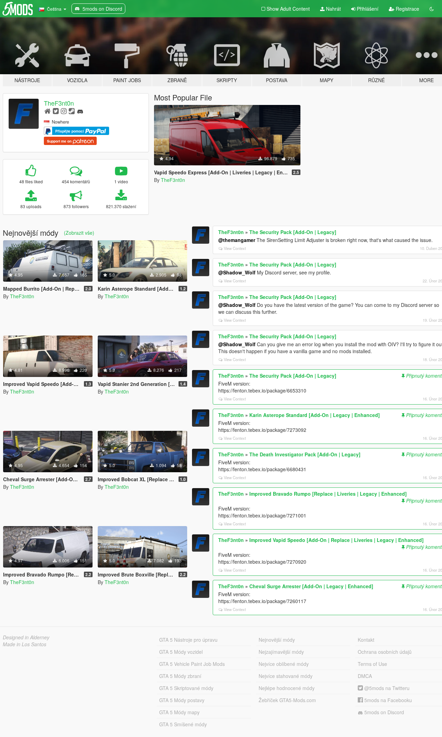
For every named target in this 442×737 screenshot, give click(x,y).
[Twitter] (55, 111)
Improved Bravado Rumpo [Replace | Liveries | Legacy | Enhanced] (328, 493)
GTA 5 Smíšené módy (183, 724)
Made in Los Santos (24, 644)
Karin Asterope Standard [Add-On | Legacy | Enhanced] (314, 414)
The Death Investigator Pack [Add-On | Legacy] (305, 454)
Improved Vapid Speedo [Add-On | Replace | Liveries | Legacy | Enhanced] (336, 539)
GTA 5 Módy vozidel (181, 651)
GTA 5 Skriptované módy (186, 688)
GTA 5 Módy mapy (179, 712)
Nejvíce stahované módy (286, 675)
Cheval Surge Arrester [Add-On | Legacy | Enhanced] (311, 586)
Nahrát (333, 8)
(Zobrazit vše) (79, 232)
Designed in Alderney (26, 637)
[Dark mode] (431, 8)
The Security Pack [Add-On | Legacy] (292, 232)
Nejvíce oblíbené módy (284, 663)
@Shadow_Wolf (237, 272)
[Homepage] (47, 111)
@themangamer (236, 239)
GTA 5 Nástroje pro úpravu (188, 639)
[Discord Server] (80, 111)
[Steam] (71, 111)
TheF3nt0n (59, 102)
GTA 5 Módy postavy (181, 700)
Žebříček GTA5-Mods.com (287, 700)
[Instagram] (63, 111)
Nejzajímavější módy (281, 651)
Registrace (406, 8)
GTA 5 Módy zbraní (180, 675)
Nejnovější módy (277, 639)
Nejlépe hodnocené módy (287, 688)
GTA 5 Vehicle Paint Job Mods (192, 663)
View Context (235, 248)
